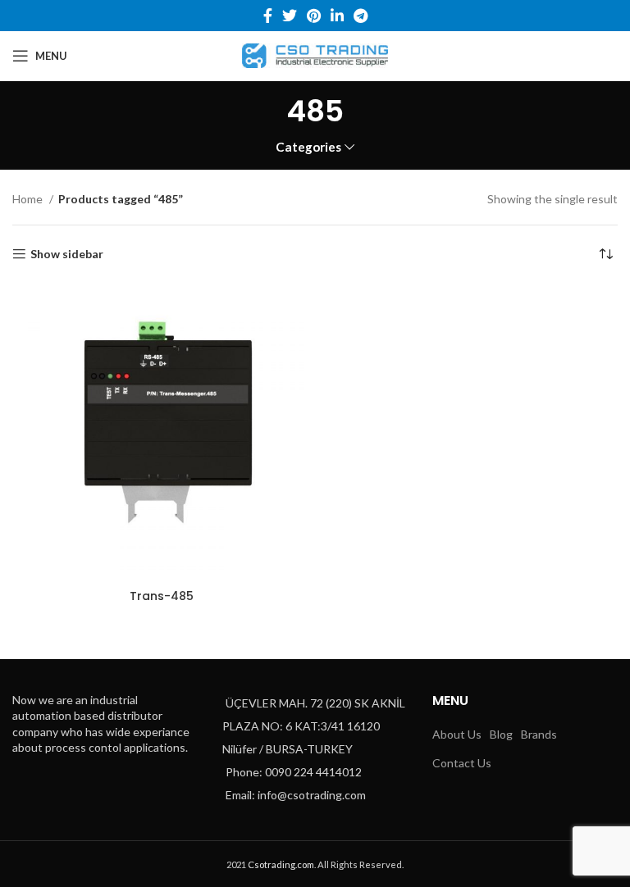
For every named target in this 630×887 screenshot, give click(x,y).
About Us (457, 734)
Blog (501, 734)
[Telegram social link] (360, 15)
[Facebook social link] (267, 15)
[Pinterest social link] (314, 15)
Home (28, 199)
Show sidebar (66, 254)
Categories (308, 147)
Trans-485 (162, 596)
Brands (539, 734)
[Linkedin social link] (337, 15)
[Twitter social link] (289, 15)
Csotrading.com (281, 864)
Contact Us (461, 763)
